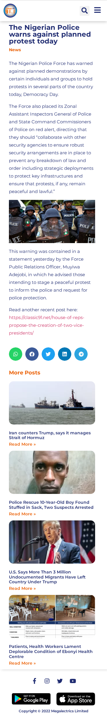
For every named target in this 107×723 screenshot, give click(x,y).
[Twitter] (60, 681)
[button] (84, 11)
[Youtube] (72, 681)
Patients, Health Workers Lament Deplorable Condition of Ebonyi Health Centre (51, 651)
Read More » (22, 444)
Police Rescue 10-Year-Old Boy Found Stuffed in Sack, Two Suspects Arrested (51, 505)
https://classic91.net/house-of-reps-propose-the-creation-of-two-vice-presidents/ (46, 325)
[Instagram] (47, 681)
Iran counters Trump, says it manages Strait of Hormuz (50, 435)
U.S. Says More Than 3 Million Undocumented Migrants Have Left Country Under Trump (47, 577)
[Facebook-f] (34, 681)
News (15, 49)
